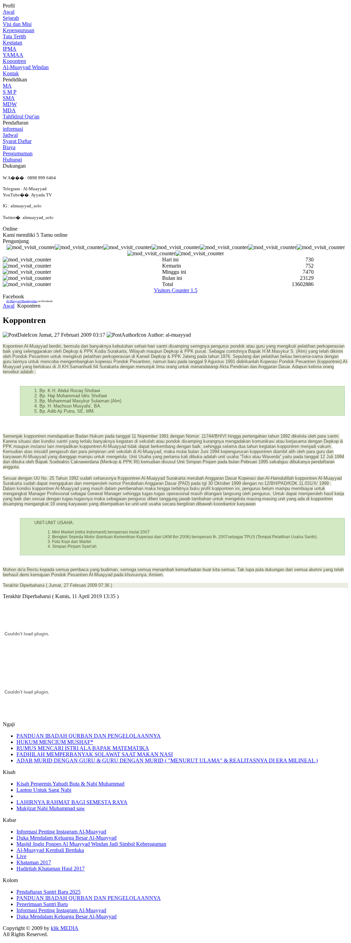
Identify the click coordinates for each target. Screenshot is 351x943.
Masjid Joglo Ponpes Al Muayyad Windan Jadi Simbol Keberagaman (91, 844)
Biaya (9, 147)
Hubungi (12, 160)
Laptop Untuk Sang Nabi (43, 790)
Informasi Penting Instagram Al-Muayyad (61, 832)
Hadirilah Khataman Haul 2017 (50, 868)
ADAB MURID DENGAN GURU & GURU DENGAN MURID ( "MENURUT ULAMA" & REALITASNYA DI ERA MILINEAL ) (167, 760)
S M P (9, 92)
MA (7, 86)
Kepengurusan (18, 30)
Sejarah (11, 18)
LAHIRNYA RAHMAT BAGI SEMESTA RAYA (72, 802)
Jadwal (10, 135)
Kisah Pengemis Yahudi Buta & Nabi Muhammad (70, 784)
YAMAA (13, 55)
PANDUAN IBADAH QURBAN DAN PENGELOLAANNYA (88, 736)
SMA (9, 98)
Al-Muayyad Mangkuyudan (21, 301)
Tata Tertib (14, 36)
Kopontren (14, 61)
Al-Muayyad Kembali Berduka (50, 850)
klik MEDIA (64, 928)
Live (21, 856)
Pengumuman (18, 153)
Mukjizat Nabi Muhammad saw (50, 808)
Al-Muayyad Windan (26, 67)
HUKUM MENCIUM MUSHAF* (54, 742)
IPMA (9, 49)
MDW (10, 104)
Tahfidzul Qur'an (21, 116)
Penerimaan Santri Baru (42, 904)
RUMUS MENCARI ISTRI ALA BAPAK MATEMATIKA (82, 748)
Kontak (11, 73)
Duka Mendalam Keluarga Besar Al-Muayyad (66, 838)
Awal (8, 12)
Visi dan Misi (17, 24)
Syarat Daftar (17, 141)
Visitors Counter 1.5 (175, 290)
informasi (13, 129)
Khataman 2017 (33, 862)
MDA (9, 110)
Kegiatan (12, 43)
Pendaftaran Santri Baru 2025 (48, 892)
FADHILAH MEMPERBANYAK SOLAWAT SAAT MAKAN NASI (94, 754)
